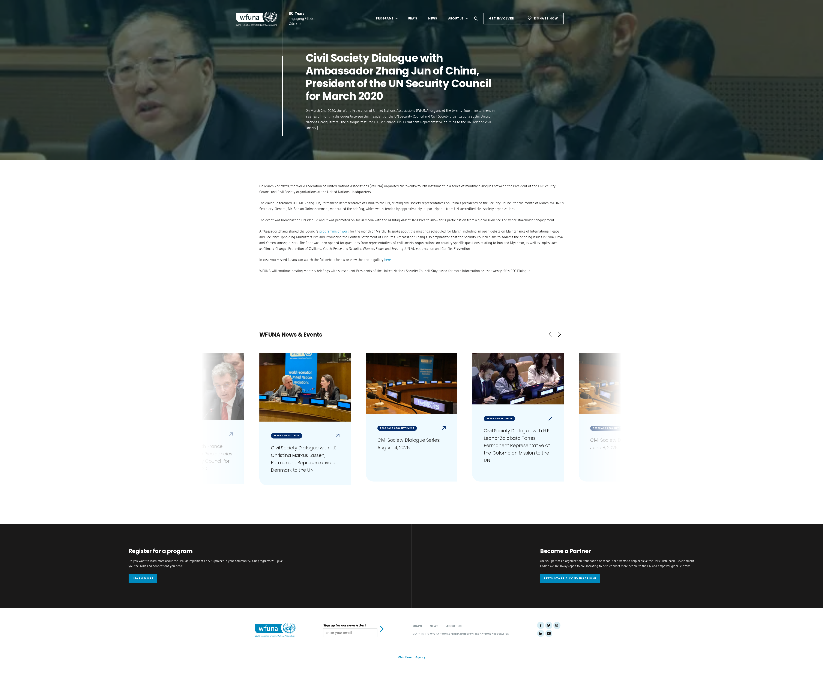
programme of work (334, 231)
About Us (454, 626)
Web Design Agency (411, 657)
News (434, 626)
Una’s (417, 626)
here (387, 260)
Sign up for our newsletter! (344, 625)
